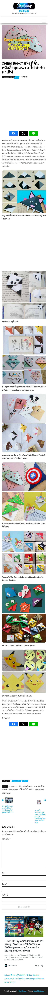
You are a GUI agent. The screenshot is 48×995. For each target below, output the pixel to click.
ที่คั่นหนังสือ (13, 790)
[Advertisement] (24, 105)
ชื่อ (3, 873)
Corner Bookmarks (25, 786)
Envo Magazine (38, 991)
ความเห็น (6, 839)
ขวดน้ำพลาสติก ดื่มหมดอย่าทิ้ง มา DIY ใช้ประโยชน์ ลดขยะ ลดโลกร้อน (40, 817)
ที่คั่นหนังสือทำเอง (26, 789)
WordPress (22, 991)
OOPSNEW (24, 11)
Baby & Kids (16, 781)
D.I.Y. (25, 781)
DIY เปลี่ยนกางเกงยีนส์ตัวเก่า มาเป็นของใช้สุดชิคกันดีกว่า (7, 809)
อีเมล (4, 884)
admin (25, 77)
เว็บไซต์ (5, 895)
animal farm (13, 786)
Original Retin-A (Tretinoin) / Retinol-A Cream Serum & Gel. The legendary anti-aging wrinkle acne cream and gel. (24, 978)
